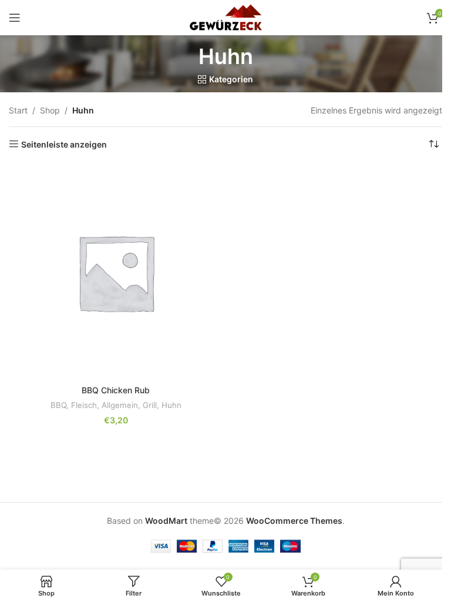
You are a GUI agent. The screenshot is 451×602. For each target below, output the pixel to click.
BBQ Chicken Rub (116, 390)
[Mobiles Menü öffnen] (14, 17)
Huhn (171, 405)
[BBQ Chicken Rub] (116, 272)
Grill (150, 405)
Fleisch (84, 405)
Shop (50, 110)
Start (18, 110)
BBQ (58, 405)
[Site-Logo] (225, 17)
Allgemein (120, 405)
